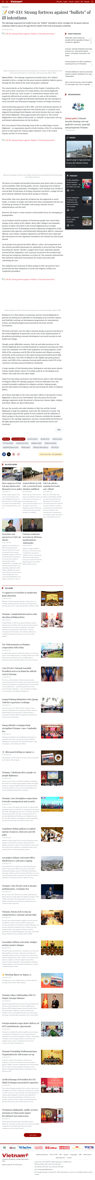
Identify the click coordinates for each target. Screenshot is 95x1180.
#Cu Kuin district (8, 443)
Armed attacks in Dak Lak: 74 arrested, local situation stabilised (32, 486)
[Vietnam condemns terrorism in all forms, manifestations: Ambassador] (33, 525)
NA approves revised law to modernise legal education (19, 594)
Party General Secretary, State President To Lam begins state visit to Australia (78, 83)
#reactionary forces (22, 443)
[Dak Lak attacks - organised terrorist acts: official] (53, 474)
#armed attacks (32, 439)
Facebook (4, 454)
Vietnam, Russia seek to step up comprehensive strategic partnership (19, 913)
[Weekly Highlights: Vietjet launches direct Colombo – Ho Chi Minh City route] (87, 183)
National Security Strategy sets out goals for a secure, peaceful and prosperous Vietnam (77, 123)
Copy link (18, 454)
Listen (72, 190)
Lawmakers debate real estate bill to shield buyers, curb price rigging (18, 859)
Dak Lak (55, 447)
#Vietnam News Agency (40, 447)
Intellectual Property (42, 1154)
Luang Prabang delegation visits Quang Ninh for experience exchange (20, 701)
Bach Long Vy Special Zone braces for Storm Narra (79, 161)
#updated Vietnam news (10, 447)
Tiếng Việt (59, 1)
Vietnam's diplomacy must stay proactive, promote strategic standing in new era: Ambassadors (79, 74)
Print (14, 454)
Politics (5, 7)
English (65, 1)
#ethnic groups (57, 439)
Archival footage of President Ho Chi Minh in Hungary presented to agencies (20, 1081)
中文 (82, 1)
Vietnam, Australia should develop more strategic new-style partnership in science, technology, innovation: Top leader (78, 52)
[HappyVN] (71, 1148)
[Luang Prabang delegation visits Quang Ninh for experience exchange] (52, 705)
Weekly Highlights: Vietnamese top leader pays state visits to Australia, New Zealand (73, 202)
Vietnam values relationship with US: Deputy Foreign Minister (19, 996)
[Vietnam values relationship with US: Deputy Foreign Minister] (52, 1001)
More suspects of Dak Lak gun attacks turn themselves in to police (12, 486)
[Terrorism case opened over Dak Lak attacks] (12, 525)
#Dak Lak (6, 439)
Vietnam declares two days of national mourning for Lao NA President (78, 63)
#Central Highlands (18, 439)
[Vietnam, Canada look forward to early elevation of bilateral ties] (52, 620)
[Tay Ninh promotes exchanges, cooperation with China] (52, 650)
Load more (32, 1135)
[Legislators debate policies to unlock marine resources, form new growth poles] (52, 834)
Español (77, 1)
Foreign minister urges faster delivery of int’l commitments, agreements (20, 1025)
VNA (80, 1154)
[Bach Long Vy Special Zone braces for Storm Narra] (79, 149)
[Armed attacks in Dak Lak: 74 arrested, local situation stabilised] (33, 474)
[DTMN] (45, 1148)
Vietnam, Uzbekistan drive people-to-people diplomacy (19, 774)
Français (71, 1)
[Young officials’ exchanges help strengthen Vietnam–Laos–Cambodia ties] (52, 731)
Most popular (74, 34)
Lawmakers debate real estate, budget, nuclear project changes (19, 943)
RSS (60, 1154)
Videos (72, 137)
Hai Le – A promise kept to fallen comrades (73, 219)
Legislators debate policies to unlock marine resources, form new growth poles (19, 831)
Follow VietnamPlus (45, 454)
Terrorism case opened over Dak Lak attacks (11, 537)
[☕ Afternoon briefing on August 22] (52, 757)
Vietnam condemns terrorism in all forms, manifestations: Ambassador (32, 538)
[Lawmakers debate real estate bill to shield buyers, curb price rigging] (52, 863)
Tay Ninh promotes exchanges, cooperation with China (16, 646)
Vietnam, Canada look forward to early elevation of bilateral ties (19, 615)
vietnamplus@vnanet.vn (46, 1169)
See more (9, 588)
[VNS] (18, 1148)
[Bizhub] (6, 1148)
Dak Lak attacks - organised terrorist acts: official (51, 486)
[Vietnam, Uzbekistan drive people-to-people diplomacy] (52, 778)
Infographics (74, 94)
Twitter (9, 454)
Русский (86, 1)
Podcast (73, 176)
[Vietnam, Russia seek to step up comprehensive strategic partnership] (52, 917)
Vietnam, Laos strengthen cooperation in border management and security (19, 800)
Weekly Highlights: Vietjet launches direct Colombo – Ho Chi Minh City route (74, 183)
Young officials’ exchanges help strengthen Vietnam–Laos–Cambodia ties (19, 728)
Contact (69, 1158)
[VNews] (91, 1148)
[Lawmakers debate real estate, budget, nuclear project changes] (52, 948)
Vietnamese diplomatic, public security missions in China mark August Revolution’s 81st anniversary (20, 1112)
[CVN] (32, 1148)
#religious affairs (36, 443)
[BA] (58, 1148)
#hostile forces (45, 439)
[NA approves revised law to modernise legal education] (52, 598)
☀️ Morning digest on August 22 (16, 974)
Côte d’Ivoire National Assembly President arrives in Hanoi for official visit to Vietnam (19, 671)
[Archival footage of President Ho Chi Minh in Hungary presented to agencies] (52, 1085)
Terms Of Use (54, 1154)
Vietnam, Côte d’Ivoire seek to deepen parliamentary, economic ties (19, 887)
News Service (87, 1154)
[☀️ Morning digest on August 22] (52, 980)
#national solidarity (50, 443)
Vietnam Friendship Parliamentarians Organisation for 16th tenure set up (19, 1053)
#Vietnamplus (26, 447)
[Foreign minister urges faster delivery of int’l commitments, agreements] (52, 1029)
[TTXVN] (83, 1148)
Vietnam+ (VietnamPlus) (17, 1)
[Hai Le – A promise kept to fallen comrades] (87, 220)
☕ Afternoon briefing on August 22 (18, 752)
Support (66, 1154)
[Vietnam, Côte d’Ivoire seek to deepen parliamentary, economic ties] (52, 891)
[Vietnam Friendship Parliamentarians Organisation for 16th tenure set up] (52, 1057)
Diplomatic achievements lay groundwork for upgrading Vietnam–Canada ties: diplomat (77, 40)
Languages (73, 1154)
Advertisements (60, 1158)
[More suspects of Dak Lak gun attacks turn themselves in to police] (12, 474)
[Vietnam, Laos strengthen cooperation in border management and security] (52, 804)
